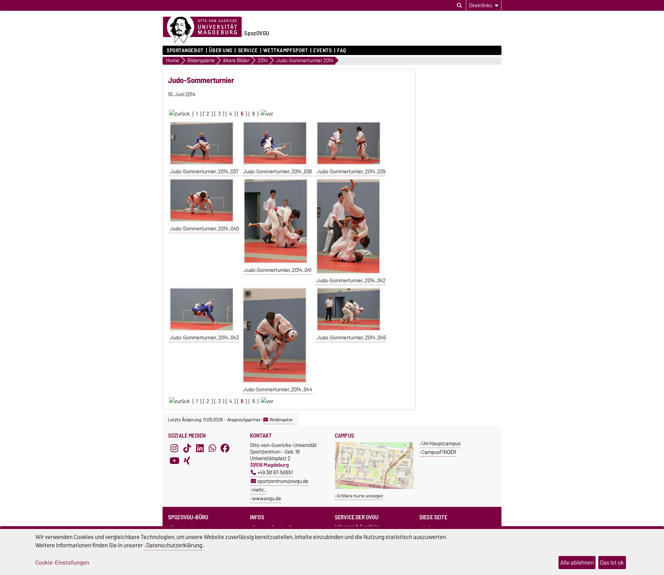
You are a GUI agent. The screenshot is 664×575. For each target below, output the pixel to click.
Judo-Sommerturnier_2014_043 (204, 338)
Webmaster (281, 420)
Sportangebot (185, 50)
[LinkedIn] (200, 448)
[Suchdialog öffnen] (459, 5)
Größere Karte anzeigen (360, 496)
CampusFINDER (439, 452)
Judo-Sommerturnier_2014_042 (351, 280)
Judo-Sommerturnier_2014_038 (277, 171)
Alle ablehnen (577, 562)
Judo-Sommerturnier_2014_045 (351, 338)
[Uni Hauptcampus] (374, 487)
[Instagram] (174, 448)
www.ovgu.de (266, 498)
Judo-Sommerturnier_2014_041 (278, 270)
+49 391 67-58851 (275, 472)
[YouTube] (174, 460)
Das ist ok (612, 562)
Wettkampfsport (285, 50)
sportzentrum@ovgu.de (282, 481)
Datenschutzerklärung (174, 545)
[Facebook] (225, 448)
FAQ (341, 50)
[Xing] (187, 460)
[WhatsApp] (212, 448)
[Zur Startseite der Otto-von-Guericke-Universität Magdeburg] (202, 30)
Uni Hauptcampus (441, 443)
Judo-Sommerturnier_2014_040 (204, 229)
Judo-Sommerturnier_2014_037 (204, 171)
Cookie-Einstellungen (62, 562)
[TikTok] (187, 448)
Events (322, 50)
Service (248, 50)
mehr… (259, 489)
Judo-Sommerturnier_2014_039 (351, 171)
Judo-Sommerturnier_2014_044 (277, 389)
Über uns (220, 50)
